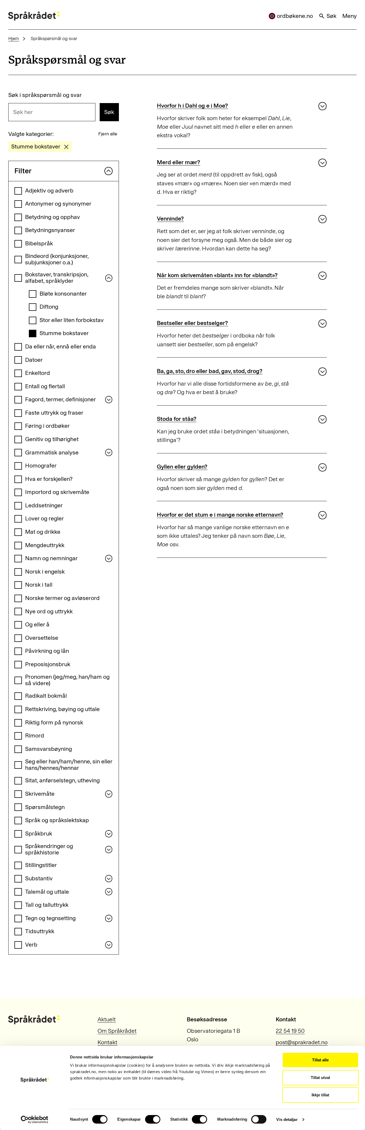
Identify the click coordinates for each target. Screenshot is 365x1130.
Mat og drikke (42, 531)
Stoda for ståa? (176, 418)
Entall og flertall (45, 386)
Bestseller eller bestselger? (192, 323)
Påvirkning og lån (47, 651)
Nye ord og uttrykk (49, 611)
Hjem (13, 38)
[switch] (152, 1119)
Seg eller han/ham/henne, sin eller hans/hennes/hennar (68, 765)
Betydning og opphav (52, 217)
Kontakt (107, 1042)
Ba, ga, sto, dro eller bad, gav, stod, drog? (209, 371)
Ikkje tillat (320, 1095)
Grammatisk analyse (52, 452)
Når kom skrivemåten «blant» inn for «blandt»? (217, 275)
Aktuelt (107, 1019)
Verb (31, 944)
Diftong (49, 306)
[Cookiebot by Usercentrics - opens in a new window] (34, 1120)
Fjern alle (107, 133)
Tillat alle (320, 1060)
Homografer (41, 465)
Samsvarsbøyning (48, 749)
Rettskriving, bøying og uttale (62, 709)
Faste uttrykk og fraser (54, 412)
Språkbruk (38, 833)
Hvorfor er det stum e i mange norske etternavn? (220, 514)
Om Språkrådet (117, 1030)
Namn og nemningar (51, 558)
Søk (331, 16)
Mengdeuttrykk (44, 545)
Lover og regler (44, 518)
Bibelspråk (39, 243)
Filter (23, 171)
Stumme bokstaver (64, 333)
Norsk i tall (38, 584)
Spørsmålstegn (45, 807)
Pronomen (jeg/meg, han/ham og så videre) (67, 680)
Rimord (34, 735)
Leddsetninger (44, 505)
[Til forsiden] (33, 16)
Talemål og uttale (47, 891)
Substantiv (39, 878)
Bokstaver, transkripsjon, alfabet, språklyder (56, 278)
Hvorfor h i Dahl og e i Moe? (192, 105)
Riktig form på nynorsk (54, 722)
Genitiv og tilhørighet (52, 439)
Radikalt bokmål (46, 695)
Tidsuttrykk (39, 931)
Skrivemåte (40, 793)
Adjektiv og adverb (49, 190)
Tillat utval (320, 1077)
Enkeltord (37, 373)
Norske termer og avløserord (62, 598)
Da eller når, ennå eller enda (60, 346)
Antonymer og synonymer (58, 203)
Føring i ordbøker (47, 425)
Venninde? (170, 218)
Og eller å (37, 624)
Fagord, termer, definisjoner (60, 399)
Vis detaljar (286, 1119)
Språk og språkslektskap (57, 820)
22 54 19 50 (290, 1030)
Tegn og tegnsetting (50, 918)
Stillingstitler (41, 865)
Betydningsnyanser (50, 230)
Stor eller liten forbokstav (72, 320)
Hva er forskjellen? (48, 479)
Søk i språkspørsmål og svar (45, 95)
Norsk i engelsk (45, 571)
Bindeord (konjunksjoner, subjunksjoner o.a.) (56, 259)
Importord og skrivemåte (57, 492)
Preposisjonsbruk (47, 664)
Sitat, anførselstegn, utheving (62, 780)
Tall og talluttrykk (46, 904)
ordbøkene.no (295, 16)
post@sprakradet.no (302, 1042)
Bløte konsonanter (63, 293)
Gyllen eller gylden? (182, 466)
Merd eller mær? (178, 162)
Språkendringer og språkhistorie (49, 849)
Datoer (34, 359)
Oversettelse (41, 637)
